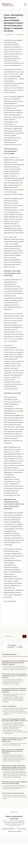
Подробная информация (8, 828)
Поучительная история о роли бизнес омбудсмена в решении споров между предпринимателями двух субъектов (14, 767)
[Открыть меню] (25, 4)
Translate (19, 647)
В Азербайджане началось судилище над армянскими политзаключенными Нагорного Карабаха (14, 662)
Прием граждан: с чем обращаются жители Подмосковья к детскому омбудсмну (13, 751)
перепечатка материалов (15, 831)
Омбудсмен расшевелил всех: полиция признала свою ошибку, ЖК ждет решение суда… (14, 739)
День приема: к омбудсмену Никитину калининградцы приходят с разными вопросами (14, 690)
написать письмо (21, 828)
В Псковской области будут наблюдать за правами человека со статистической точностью (14, 675)
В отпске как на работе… (9, 706)
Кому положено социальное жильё (13, 793)
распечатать (20, 34)
